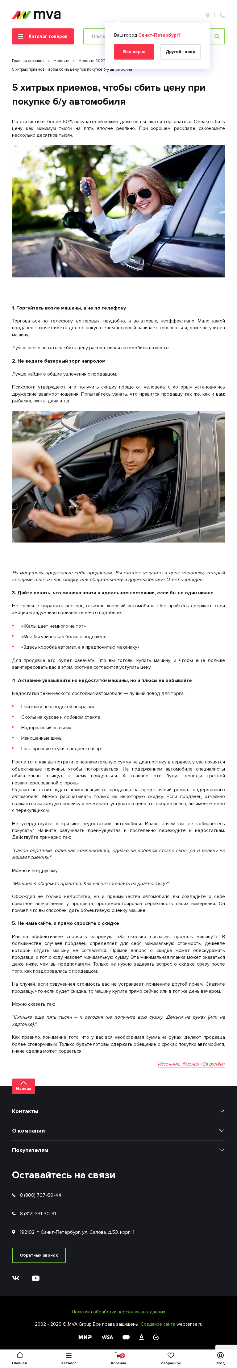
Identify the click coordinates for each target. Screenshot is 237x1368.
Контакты (25, 1111)
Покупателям (30, 1150)
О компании (28, 1130)
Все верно (134, 51)
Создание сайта (159, 1324)
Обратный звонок (39, 1255)
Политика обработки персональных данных (118, 1312)
